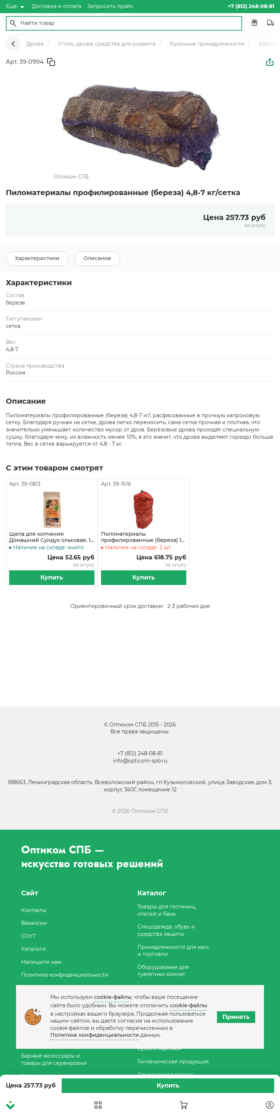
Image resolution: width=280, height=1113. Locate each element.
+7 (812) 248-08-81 (140, 753)
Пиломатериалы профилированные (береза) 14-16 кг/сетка (143, 537)
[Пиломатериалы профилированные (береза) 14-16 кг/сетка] (144, 509)
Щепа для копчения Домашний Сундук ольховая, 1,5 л (51, 537)
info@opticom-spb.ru (140, 760)
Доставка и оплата (56, 6)
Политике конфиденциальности (94, 1035)
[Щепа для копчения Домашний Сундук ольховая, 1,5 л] (52, 509)
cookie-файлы (112, 997)
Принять (236, 1016)
